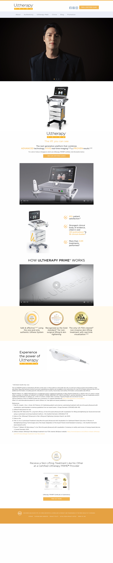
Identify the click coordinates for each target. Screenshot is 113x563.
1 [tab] (54, 79)
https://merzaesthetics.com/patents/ (73, 398)
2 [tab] (56, 79)
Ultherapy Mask (43, 14)
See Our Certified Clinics (56, 156)
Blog (62, 14)
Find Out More (56, 498)
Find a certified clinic (89, 7)
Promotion (71, 14)
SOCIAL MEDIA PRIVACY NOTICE (68, 516)
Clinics (54, 14)
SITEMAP (31, 516)
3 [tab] (59, 79)
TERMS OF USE (82, 516)
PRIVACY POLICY (54, 516)
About (18, 14)
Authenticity (28, 14)
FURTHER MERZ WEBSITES (41, 516)
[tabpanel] (56, 49)
